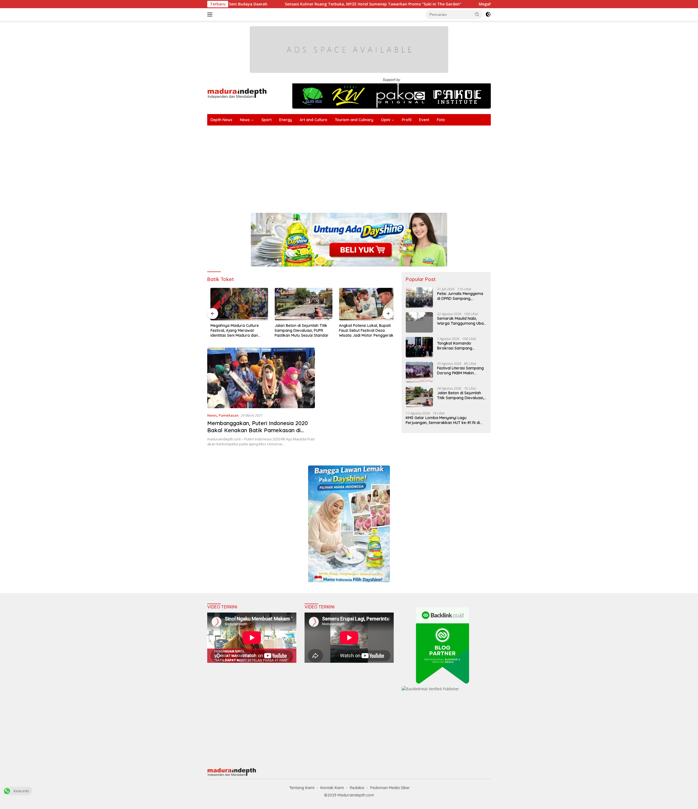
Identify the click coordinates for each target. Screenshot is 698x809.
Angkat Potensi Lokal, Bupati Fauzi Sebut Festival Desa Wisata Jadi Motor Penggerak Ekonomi (363, 330)
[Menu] (211, 14)
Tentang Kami (301, 787)
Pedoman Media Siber (390, 787)
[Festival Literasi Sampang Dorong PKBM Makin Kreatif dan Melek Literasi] (419, 372)
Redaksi (357, 787)
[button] (477, 14)
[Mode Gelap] (488, 14)
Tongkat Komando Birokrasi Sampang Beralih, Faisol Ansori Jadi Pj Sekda (460, 346)
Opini (385, 119)
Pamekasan (229, 415)
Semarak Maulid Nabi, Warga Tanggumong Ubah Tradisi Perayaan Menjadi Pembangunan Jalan (461, 321)
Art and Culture (313, 119)
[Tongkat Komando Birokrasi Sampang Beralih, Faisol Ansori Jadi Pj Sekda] (419, 347)
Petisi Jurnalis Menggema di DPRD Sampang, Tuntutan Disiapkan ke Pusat (460, 296)
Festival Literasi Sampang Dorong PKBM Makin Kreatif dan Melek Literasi (460, 370)
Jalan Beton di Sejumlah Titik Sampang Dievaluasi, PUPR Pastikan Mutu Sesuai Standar (299, 330)
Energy (285, 119)
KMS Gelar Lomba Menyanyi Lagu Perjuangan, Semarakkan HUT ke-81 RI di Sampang (443, 420)
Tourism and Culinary (354, 119)
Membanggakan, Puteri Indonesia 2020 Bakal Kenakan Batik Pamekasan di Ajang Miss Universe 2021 (257, 430)
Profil (406, 119)
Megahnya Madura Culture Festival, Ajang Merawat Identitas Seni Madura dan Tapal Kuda (231, 330)
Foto (441, 119)
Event (424, 119)
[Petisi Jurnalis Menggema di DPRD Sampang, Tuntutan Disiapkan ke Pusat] (419, 297)
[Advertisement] (370, 166)
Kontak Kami (332, 787)
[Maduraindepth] (237, 92)
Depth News (221, 119)
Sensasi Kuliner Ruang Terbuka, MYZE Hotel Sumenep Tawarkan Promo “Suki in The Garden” (325, 4)
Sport (266, 119)
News (245, 119)
